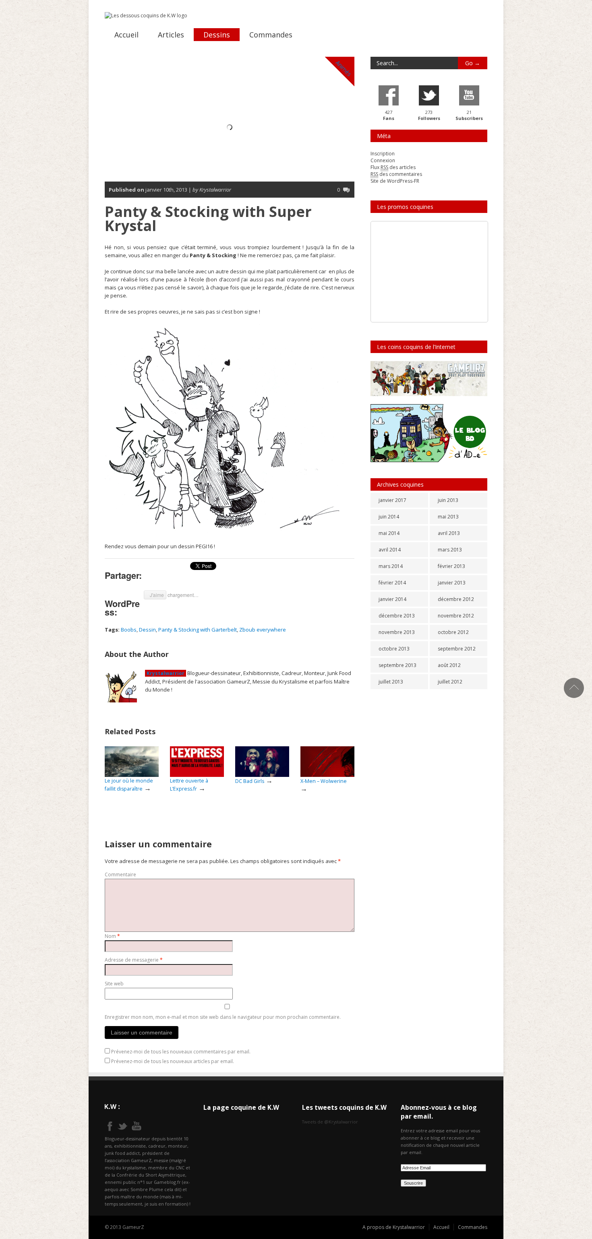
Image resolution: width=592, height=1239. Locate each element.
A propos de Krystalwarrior (393, 1227)
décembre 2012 (456, 599)
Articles (171, 34)
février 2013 (451, 566)
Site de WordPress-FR (395, 181)
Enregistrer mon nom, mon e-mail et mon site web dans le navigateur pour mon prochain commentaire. (223, 1017)
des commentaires (396, 174)
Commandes (270, 34)
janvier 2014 (392, 599)
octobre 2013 (394, 648)
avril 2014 (390, 549)
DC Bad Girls (249, 781)
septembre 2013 (397, 665)
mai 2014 (389, 533)
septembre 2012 (457, 648)
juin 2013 (448, 500)
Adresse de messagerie (134, 959)
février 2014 (392, 582)
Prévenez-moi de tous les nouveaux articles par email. (172, 1061)
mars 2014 (391, 566)
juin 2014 (389, 516)
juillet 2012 (450, 681)
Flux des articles (393, 167)
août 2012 (449, 665)
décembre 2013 (397, 615)
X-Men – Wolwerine (323, 781)
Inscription (383, 153)
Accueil (126, 34)
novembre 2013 (397, 632)
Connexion (383, 160)
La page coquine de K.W (241, 1107)
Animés (343, 68)
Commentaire (120, 874)
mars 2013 (450, 549)
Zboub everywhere (262, 629)
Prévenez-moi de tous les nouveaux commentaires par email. (180, 1051)
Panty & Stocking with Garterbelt (197, 629)
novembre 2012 (456, 615)
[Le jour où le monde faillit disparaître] (132, 761)
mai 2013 (448, 516)
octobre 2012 (453, 632)
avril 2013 (449, 533)
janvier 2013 (452, 582)
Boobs (129, 629)
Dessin (147, 629)
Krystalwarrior (165, 673)
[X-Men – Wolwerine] (327, 761)
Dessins (216, 34)
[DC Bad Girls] (262, 761)
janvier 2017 (392, 500)
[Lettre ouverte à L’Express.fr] (197, 761)
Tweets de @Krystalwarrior (330, 1122)
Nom (112, 936)
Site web (114, 983)
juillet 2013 (391, 681)
